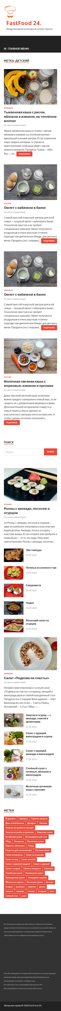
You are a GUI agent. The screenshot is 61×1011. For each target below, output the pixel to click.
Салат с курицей (41, 864)
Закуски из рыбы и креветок (19, 832)
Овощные (19, 841)
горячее (32, 886)
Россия (7, 203)
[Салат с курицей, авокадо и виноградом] (13, 761)
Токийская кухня (13, 873)
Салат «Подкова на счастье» (26, 678)
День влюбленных (14, 823)
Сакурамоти (33, 585)
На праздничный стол (36, 836)
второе (9, 886)
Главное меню (18, 48)
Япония (8, 504)
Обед (8, 841)
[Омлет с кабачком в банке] (30, 183)
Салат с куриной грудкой (17, 864)
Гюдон (30, 602)
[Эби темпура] (13, 561)
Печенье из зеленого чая (41, 567)
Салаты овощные (32, 868)
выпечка (20, 886)
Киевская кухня (45, 832)
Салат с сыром (12, 868)
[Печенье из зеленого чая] (13, 578)
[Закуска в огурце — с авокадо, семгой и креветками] (13, 726)
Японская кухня (35, 882)
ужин (23, 896)
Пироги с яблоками (15, 845)
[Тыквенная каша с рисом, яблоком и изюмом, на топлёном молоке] (30, 88)
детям (42, 886)
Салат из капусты (14, 855)
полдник (42, 891)
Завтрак (43, 823)
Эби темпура (34, 550)
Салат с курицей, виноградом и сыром (39, 735)
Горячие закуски (39, 818)
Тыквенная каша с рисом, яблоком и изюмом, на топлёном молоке (30, 116)
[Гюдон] (13, 613)
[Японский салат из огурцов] (13, 631)
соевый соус (11, 896)
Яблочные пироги (14, 882)
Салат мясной (28, 859)
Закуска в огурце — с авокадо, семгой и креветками (38, 718)
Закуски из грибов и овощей (19, 827)
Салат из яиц (11, 859)
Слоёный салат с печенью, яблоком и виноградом (38, 771)
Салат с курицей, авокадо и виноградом (40, 752)
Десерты (31, 823)
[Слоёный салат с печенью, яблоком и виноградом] (13, 779)
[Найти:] (30, 451)
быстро (49, 882)
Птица (31, 845)
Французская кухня (15, 877)
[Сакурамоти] (13, 596)
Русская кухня (42, 850)
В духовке (10, 818)
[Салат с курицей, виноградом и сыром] (13, 744)
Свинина (48, 868)
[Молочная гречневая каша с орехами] (13, 797)
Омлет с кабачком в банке (25, 207)
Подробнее (24, 154)
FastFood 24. (23, 23)
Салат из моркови (35, 855)
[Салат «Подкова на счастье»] (30, 670)
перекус (20, 891)
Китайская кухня (13, 836)
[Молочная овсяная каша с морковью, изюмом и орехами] (30, 357)
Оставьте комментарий (14, 125)
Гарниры (23, 818)
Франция (8, 108)
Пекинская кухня (35, 841)
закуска (9, 891)
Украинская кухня (34, 873)
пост (52, 891)
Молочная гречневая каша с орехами (39, 788)
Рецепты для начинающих (18, 850)
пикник (31, 891)
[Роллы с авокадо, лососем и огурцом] (30, 501)
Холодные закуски (37, 877)
